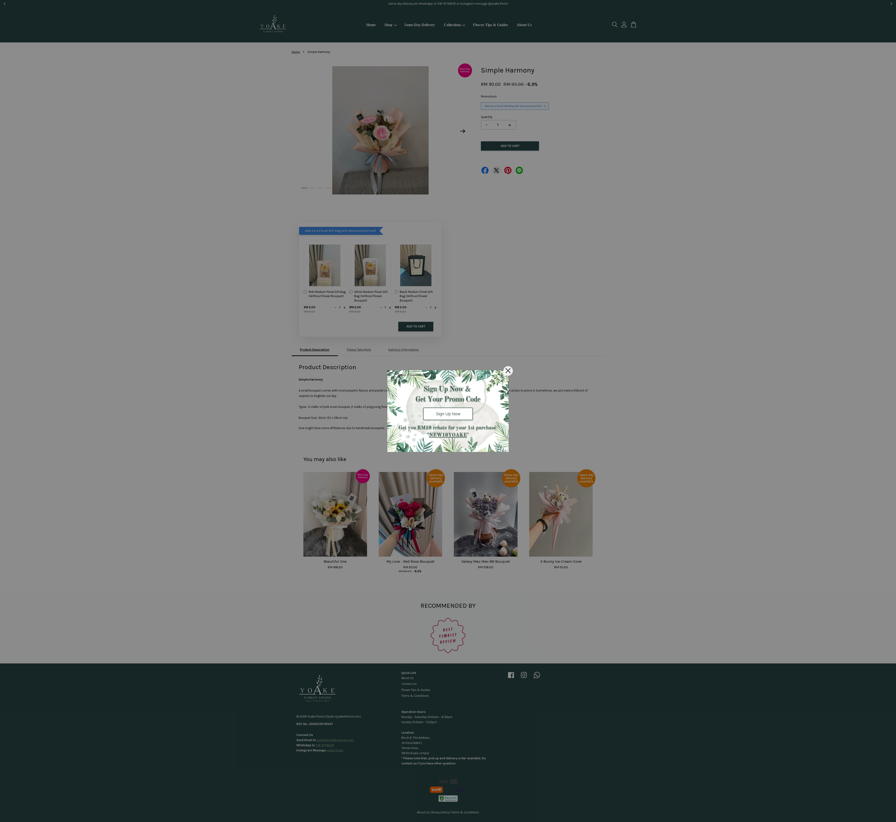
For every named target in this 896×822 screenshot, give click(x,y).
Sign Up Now (448, 413)
